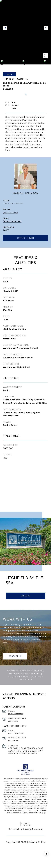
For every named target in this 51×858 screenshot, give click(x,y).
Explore (25, 596)
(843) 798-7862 (13, 740)
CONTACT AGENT (25, 238)
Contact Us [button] (15, 656)
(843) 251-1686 (10, 212)
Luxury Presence (33, 829)
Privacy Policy (37, 842)
